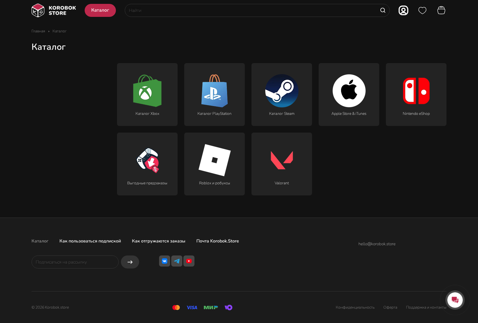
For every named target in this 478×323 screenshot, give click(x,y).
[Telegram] (176, 261)
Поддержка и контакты (426, 307)
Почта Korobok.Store (217, 241)
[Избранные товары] (422, 10)
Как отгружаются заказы (158, 241)
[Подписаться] (130, 261)
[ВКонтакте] (164, 261)
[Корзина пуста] (442, 10)
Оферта (390, 307)
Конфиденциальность (355, 307)
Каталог (40, 241)
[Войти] (403, 10)
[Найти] (383, 10)
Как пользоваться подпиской (90, 241)
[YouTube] (188, 261)
